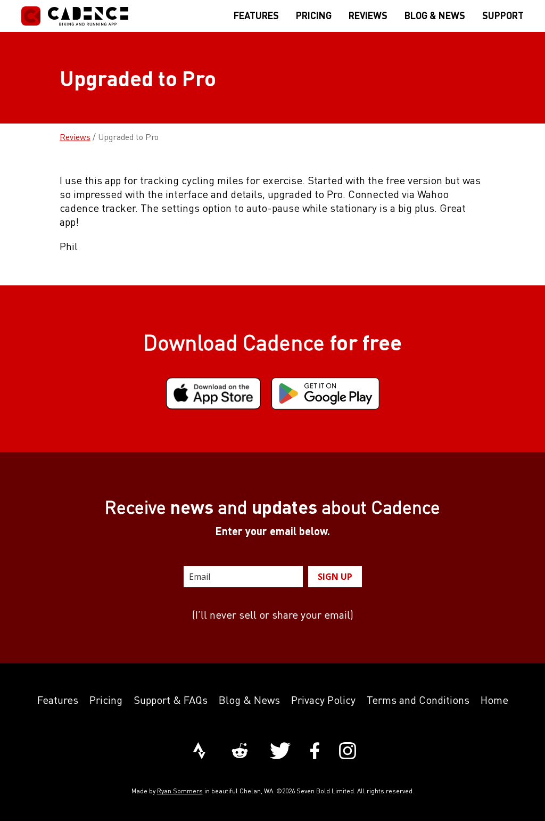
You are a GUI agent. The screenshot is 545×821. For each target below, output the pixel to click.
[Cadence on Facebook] (315, 752)
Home (494, 700)
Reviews (75, 137)
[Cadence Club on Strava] (199, 752)
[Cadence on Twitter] (280, 752)
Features (57, 700)
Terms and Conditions (418, 700)
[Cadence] (74, 16)
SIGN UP (335, 576)
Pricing (105, 700)
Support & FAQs (171, 700)
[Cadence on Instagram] (348, 752)
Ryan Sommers (180, 791)
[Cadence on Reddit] (240, 752)
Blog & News (249, 700)
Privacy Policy (323, 700)
